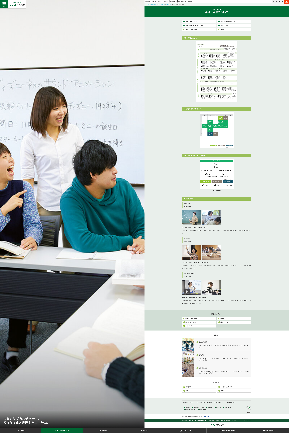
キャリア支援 (228, 407)
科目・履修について (191, 21)
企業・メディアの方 (182, 1)
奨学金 (222, 391)
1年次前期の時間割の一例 (228, 21)
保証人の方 (166, 1)
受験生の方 (147, 1)
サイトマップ (234, 420)
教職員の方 (233, 402)
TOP (149, 4)
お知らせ (190, 1)
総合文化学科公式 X (191, 322)
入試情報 (210, 407)
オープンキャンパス (226, 387)
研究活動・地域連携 (190, 409)
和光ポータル (211, 420)
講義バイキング (225, 322)
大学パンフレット (191, 326)
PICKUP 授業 (224, 25)
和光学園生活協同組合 (225, 420)
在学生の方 (154, 1)
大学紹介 (187, 407)
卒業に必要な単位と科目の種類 (195, 25)
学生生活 (218, 407)
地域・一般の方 (173, 1)
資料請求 (286, 2)
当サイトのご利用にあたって (188, 420)
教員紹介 (223, 29)
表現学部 (163, 4)
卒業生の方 (160, 1)
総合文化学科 (169, 4)
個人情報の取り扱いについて (201, 420)
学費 (187, 391)
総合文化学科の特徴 (191, 29)
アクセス (207, 416)
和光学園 (217, 420)
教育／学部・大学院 (155, 4)
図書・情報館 (202, 409)
